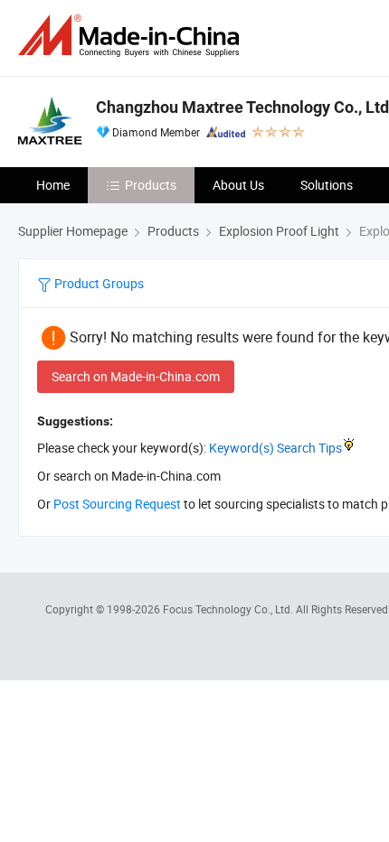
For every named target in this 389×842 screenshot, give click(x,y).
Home (53, 184)
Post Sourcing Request (117, 503)
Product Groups (98, 283)
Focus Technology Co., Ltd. (229, 609)
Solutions (326, 184)
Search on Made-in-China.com (136, 376)
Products (150, 184)
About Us (238, 184)
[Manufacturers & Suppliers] (132, 35)
